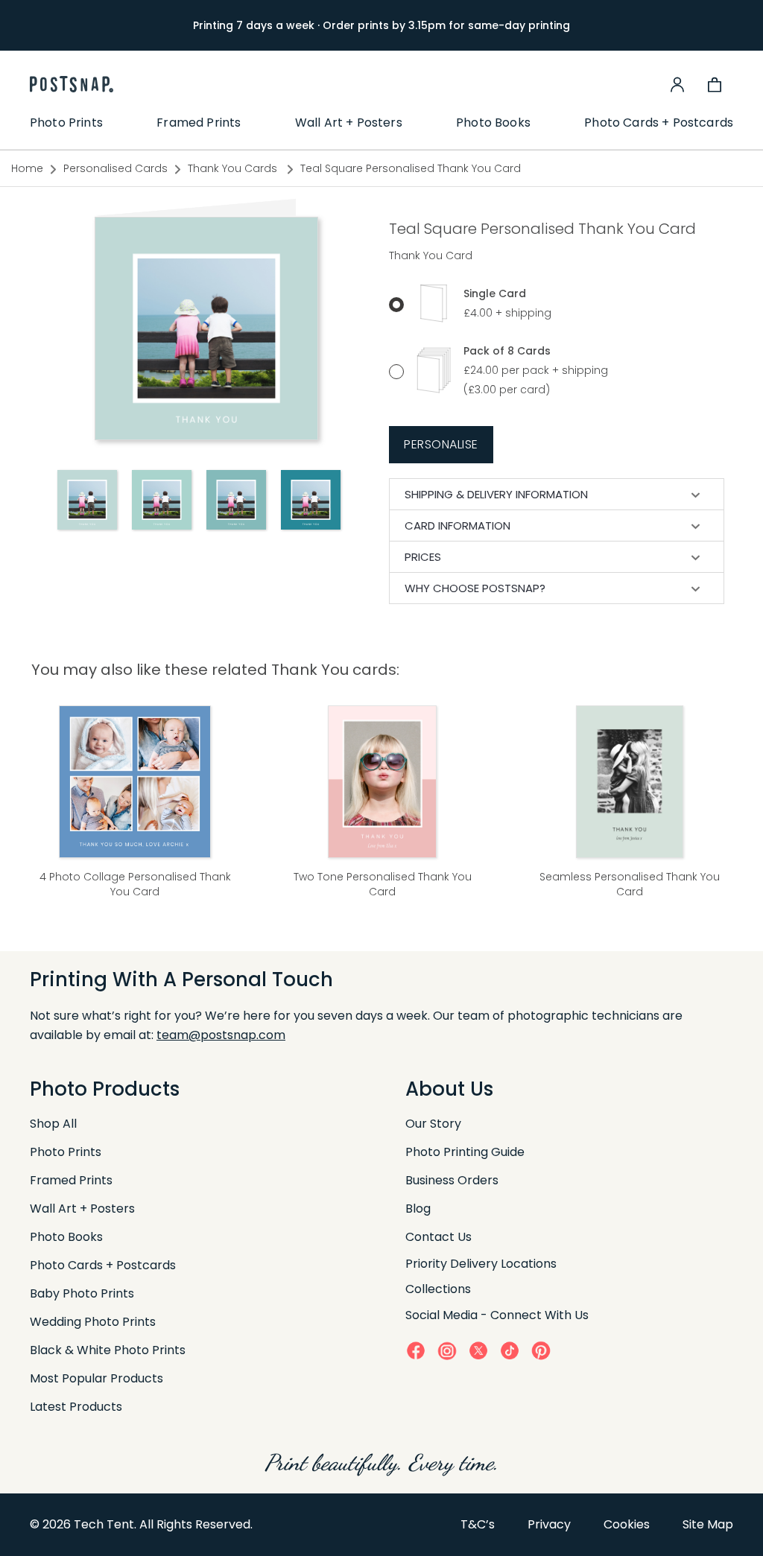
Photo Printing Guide (465, 1151)
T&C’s (477, 1524)
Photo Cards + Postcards (658, 123)
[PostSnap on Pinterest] (541, 1350)
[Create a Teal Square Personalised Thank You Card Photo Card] (206, 327)
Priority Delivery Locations (481, 1263)
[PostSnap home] (71, 84)
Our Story (433, 1123)
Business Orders (451, 1180)
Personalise (441, 444)
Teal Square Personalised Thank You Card (410, 168)
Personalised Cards (115, 168)
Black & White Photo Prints (108, 1350)
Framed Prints (198, 123)
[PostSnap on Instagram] (447, 1351)
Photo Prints (66, 123)
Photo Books (493, 123)
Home (27, 168)
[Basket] (714, 84)
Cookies (627, 1524)
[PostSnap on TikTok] (509, 1350)
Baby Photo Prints (82, 1293)
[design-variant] (87, 500)
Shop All (53, 1123)
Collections (438, 1289)
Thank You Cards (234, 168)
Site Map (708, 1524)
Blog (418, 1208)
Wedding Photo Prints (93, 1321)
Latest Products (76, 1406)
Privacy (549, 1524)
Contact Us (438, 1236)
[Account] (677, 84)
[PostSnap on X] (478, 1350)
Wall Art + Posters (348, 123)
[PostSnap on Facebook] (415, 1350)
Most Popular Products (96, 1378)
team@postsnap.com (220, 1035)
